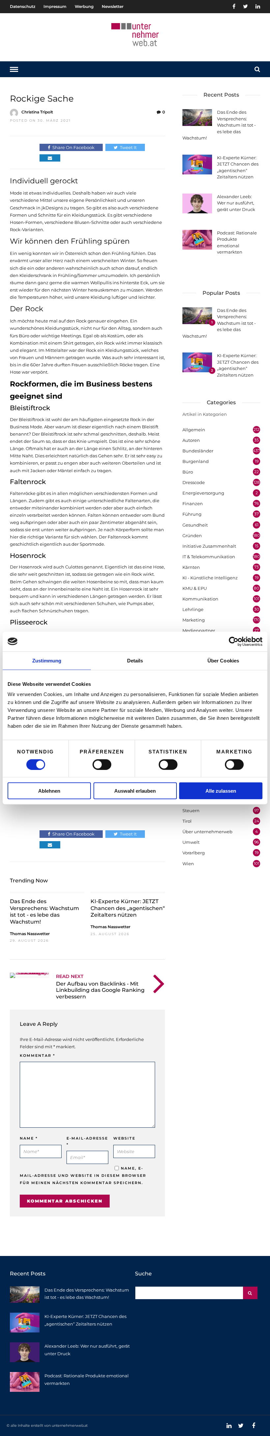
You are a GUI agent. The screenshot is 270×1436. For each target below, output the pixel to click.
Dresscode (193, 482)
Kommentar (37, 1055)
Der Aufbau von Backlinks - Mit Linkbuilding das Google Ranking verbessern (100, 990)
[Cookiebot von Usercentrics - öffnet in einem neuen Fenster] (233, 641)
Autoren (191, 440)
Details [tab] (135, 660)
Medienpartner (198, 630)
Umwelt (191, 842)
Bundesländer (197, 450)
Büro (187, 471)
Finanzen (192, 503)
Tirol (187, 821)
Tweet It (128, 147)
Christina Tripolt (37, 111)
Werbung (84, 6)
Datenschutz (22, 6)
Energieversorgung (203, 493)
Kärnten (191, 567)
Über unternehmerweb (207, 831)
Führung (192, 514)
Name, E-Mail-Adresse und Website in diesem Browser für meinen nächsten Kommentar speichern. (83, 1175)
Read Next (69, 976)
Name (29, 1138)
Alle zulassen (220, 791)
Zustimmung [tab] (47, 660)
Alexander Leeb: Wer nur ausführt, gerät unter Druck (236, 203)
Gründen (192, 535)
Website (124, 1138)
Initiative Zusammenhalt (209, 546)
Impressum (55, 6)
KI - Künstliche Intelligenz (210, 577)
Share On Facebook (73, 147)
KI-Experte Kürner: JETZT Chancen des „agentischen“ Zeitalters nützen (128, 908)
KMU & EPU (194, 588)
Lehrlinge (192, 609)
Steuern (191, 810)
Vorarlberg (193, 852)
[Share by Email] (50, 158)
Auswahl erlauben (135, 791)
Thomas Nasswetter (30, 933)
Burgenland (195, 461)
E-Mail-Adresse (87, 1141)
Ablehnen (49, 791)
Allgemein (193, 429)
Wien (188, 863)
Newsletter (112, 6)
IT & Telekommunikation (208, 556)
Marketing (193, 620)
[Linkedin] (258, 6)
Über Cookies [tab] (223, 660)
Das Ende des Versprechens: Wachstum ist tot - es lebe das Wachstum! (44, 911)
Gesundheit (195, 525)
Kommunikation (200, 598)
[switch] (102, 764)
